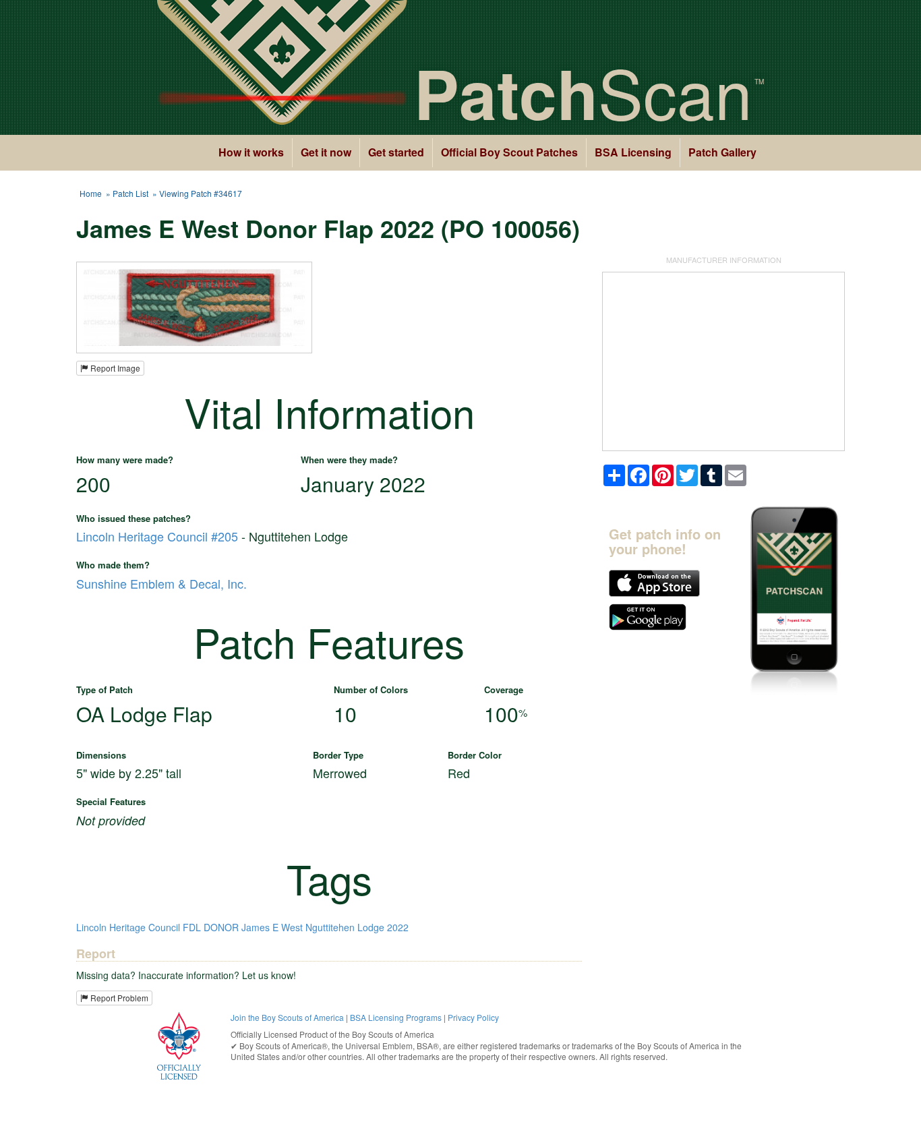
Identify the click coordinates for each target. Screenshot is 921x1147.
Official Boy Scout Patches (509, 152)
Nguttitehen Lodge (344, 927)
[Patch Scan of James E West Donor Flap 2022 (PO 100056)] (194, 306)
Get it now (326, 152)
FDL (192, 927)
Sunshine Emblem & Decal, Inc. (161, 583)
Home (91, 193)
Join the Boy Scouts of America (287, 1017)
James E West (272, 927)
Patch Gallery (722, 152)
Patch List (130, 193)
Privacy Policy (473, 1017)
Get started (396, 152)
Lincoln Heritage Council (128, 927)
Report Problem (118, 997)
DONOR (221, 927)
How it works (251, 152)
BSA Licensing (633, 152)
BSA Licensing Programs (396, 1017)
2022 (398, 927)
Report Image (114, 368)
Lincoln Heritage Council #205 (157, 536)
